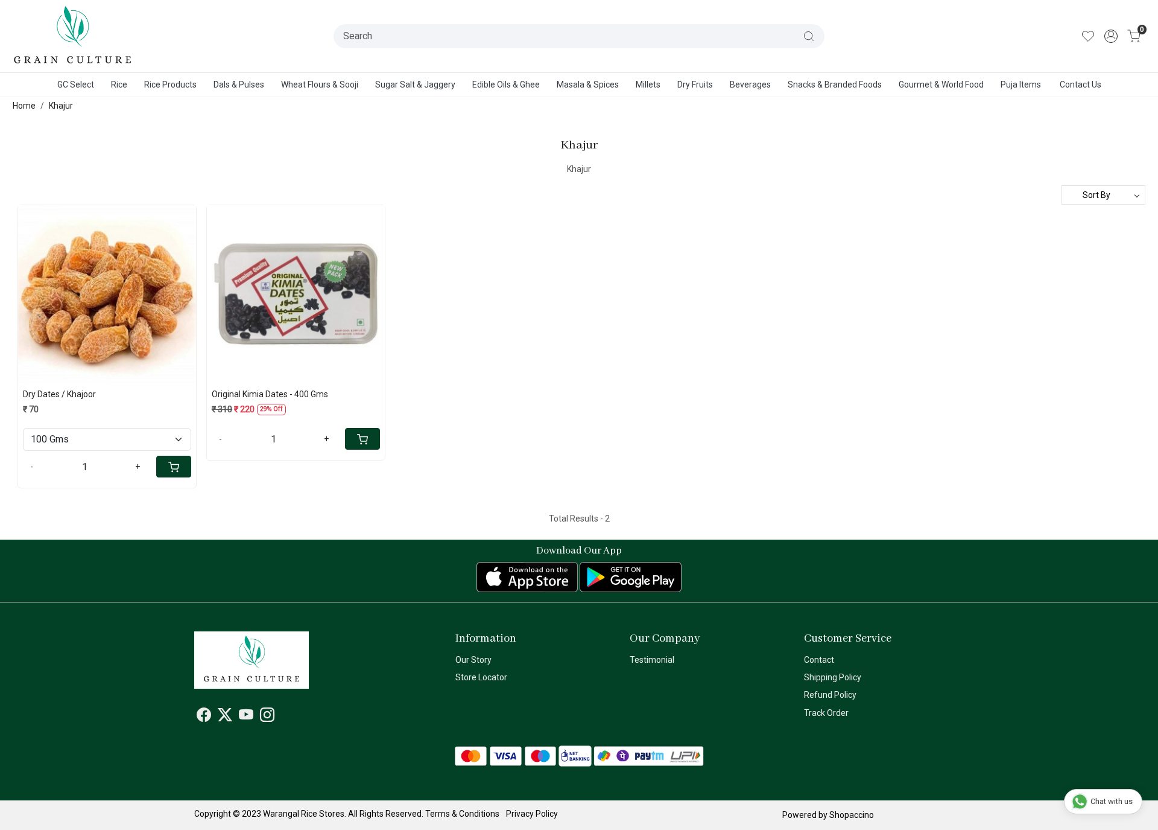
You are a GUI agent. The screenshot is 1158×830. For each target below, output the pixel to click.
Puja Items (1021, 84)
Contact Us (1080, 84)
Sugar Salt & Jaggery (415, 84)
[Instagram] (267, 717)
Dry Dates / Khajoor (59, 394)
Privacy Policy (532, 814)
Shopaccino (851, 815)
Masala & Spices (588, 84)
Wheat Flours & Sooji (319, 84)
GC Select (75, 84)
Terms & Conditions (462, 814)
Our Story (473, 660)
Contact (819, 660)
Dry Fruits (695, 84)
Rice (119, 84)
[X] (225, 717)
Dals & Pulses (239, 84)
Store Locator (481, 677)
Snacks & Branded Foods (835, 84)
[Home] (73, 36)
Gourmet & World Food (941, 84)
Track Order (826, 713)
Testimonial (652, 660)
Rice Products (170, 84)
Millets (648, 84)
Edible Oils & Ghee (506, 84)
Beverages (750, 84)
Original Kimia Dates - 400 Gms (270, 394)
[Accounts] (1110, 36)
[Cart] (173, 466)
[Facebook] (204, 717)
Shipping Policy (832, 677)
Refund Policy (830, 695)
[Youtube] (246, 717)
